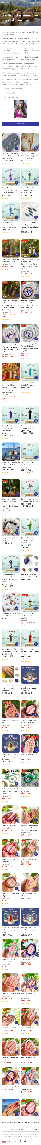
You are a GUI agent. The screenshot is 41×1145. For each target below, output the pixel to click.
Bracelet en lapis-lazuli (10, 1087)
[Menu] (2, 3)
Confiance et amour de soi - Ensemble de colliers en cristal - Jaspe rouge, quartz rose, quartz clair (10, 387)
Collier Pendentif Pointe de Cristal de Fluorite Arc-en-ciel (9, 225)
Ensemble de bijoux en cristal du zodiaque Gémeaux (10, 757)
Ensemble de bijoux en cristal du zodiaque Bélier (10, 930)
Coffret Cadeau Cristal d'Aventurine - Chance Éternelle (10, 791)
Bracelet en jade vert (29, 859)
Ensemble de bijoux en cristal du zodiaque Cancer (29, 930)
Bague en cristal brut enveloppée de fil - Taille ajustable (10, 688)
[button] (33, 3)
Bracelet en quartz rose (11, 993)
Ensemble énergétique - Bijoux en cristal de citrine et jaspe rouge (30, 828)
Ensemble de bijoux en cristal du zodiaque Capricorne (29, 688)
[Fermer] (37, 1119)
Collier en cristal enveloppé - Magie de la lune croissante (29, 156)
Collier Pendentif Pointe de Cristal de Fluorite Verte (28, 190)
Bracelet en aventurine (29, 789)
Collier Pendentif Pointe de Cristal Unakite (27, 616)
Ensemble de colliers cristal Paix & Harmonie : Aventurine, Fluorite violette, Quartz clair (10, 305)
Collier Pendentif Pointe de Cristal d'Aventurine (27, 540)
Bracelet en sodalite (28, 959)
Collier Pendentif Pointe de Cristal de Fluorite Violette (9, 190)
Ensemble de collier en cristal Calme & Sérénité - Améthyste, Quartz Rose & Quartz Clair (30, 264)
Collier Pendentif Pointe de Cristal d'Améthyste (8, 428)
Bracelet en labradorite (30, 1028)
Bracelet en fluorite (9, 1028)
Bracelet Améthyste (9, 825)
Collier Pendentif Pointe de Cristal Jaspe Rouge (30, 652)
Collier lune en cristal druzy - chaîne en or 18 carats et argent (10, 156)
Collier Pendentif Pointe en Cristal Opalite (27, 465)
